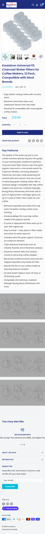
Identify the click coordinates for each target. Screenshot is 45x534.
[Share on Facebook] (29, 140)
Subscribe (10, 486)
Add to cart (22, 132)
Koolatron (7, 87)
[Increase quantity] (25, 125)
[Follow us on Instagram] (7, 503)
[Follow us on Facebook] (3, 503)
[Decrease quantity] (14, 125)
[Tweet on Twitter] (37, 140)
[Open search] (33, 5)
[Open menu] (3, 5)
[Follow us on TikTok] (11, 503)
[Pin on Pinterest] (33, 140)
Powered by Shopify (9, 529)
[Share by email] (41, 140)
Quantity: (6, 124)
